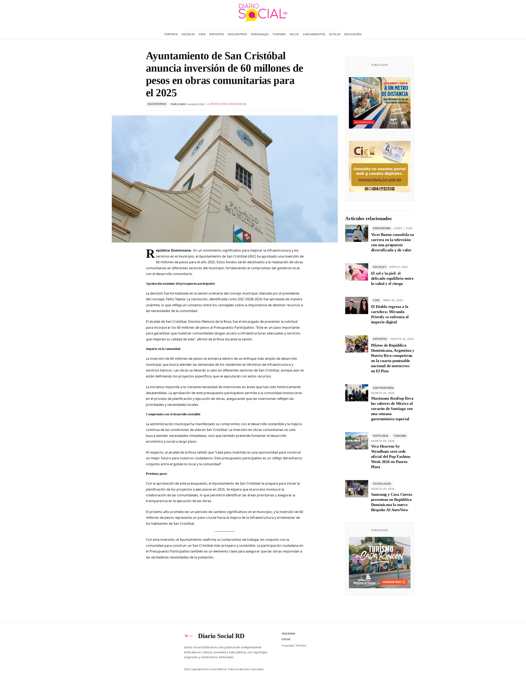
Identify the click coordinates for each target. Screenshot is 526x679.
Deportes (380, 339)
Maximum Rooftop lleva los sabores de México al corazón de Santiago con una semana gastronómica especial (392, 408)
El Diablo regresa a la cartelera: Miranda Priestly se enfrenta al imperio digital (390, 314)
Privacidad (288, 645)
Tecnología (382, 483)
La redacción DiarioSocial (227, 104)
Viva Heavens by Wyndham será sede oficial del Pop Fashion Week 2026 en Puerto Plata (390, 456)
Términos (301, 645)
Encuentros (157, 104)
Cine (376, 300)
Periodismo (382, 228)
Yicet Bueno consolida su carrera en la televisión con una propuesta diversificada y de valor (392, 242)
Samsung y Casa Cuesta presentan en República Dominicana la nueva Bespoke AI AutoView (391, 502)
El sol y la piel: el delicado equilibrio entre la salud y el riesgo (392, 278)
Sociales (379, 267)
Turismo (400, 436)
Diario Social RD (221, 636)
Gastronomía (383, 388)
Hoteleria (380, 436)
